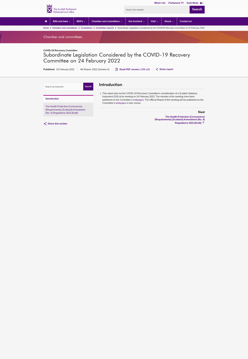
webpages (138, 100)
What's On (160, 3)
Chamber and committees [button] (106, 21)
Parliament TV (176, 3)
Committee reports (105, 28)
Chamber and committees (64, 28)
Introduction (52, 98)
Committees (86, 28)
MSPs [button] (80, 21)
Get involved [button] (135, 21)
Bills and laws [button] (60, 21)
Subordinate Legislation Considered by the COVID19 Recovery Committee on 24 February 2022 (161, 28)
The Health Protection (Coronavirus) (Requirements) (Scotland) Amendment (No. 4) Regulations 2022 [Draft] (65, 109)
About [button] (168, 21)
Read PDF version (135, 69)
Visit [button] (153, 21)
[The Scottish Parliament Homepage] (46, 21)
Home (46, 28)
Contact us (186, 21)
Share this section (57, 123)
